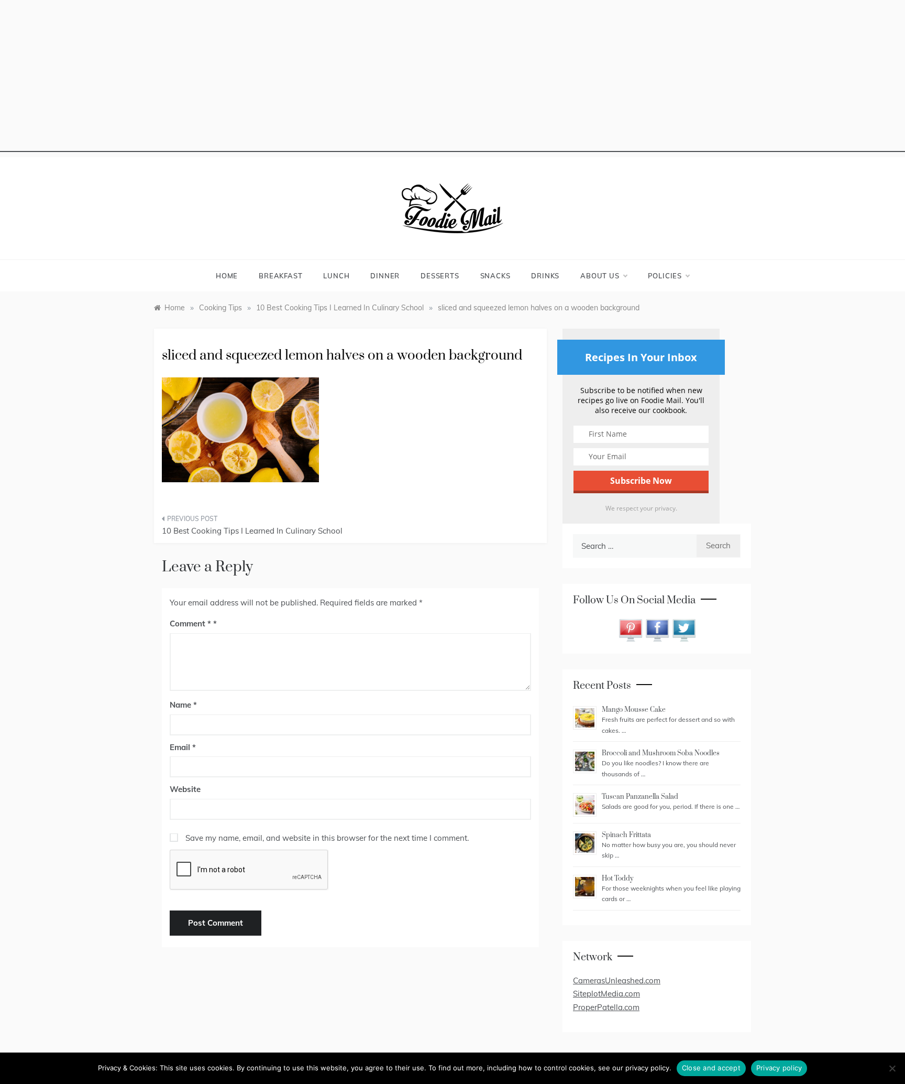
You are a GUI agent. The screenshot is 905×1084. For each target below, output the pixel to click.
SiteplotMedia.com (606, 994)
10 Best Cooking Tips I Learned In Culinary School (252, 531)
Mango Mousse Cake (634, 710)
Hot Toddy (617, 878)
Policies (665, 276)
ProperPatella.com (606, 1007)
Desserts (440, 276)
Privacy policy (779, 1068)
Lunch (336, 276)
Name (183, 705)
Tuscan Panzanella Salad (640, 797)
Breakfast (280, 276)
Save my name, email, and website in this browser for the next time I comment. (327, 838)
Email (183, 747)
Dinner (385, 276)
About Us (599, 276)
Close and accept (711, 1068)
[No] (892, 1068)
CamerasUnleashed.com (616, 980)
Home (227, 276)
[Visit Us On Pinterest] (630, 629)
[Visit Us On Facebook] (657, 629)
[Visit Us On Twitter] (683, 629)
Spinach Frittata (626, 835)
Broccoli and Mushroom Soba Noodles (661, 753)
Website (185, 789)
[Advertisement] (452, 78)
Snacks (495, 276)
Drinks (545, 276)
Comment (190, 623)
